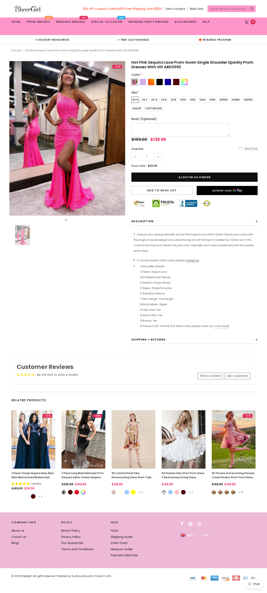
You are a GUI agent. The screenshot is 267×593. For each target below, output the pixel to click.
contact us (192, 260)
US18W (236, 99)
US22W (136, 108)
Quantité (137, 149)
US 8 (173, 99)
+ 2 (141, 492)
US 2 (144, 99)
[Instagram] (199, 523)
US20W (248, 99)
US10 (183, 99)
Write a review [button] (210, 376)
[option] (52, 39)
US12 (192, 99)
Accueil (16, 50)
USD (206, 535)
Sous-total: (138, 166)
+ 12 (240, 492)
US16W (223, 99)
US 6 (164, 99)
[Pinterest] (190, 523)
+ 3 (41, 496)
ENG (190, 535)
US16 (212, 99)
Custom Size (153, 108)
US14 (202, 99)
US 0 (135, 99)
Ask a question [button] (237, 376)
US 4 (154, 99)
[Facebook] (182, 523)
